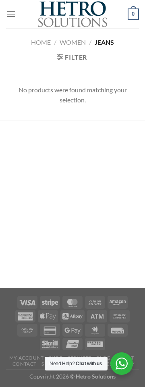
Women (73, 42)
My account (26, 358)
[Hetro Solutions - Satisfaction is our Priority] (72, 14)
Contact (24, 364)
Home (41, 42)
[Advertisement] (72, 205)
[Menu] (11, 14)
